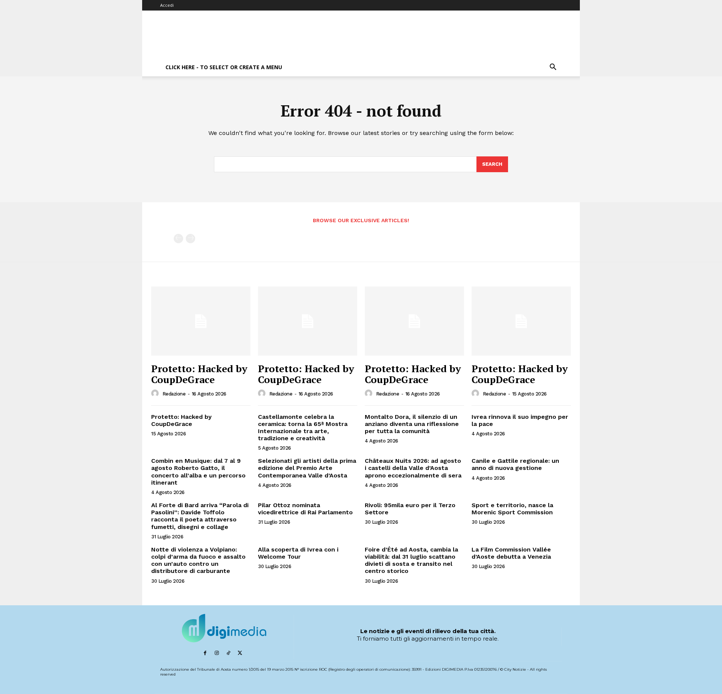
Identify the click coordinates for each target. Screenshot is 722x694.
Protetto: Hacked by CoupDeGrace (199, 374)
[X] (240, 653)
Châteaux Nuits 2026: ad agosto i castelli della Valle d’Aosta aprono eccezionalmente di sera (413, 468)
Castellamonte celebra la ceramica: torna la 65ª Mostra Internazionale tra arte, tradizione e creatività (302, 427)
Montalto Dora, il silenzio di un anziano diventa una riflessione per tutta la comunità (412, 424)
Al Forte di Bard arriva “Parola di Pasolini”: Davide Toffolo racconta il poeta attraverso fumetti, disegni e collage (200, 516)
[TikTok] (228, 653)
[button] (553, 67)
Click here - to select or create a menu (223, 67)
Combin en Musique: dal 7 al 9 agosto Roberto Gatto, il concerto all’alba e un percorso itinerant (198, 471)
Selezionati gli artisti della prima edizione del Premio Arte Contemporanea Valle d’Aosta (307, 468)
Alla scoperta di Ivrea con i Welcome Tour (298, 553)
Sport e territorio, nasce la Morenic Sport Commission (512, 509)
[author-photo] (156, 393)
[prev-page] (178, 238)
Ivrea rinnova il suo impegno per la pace (520, 420)
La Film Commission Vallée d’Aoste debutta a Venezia (511, 553)
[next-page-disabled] (190, 238)
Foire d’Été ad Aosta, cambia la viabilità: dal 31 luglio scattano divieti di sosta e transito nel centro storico (411, 560)
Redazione (174, 394)
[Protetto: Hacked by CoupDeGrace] (200, 321)
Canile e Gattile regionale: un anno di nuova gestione (515, 464)
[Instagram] (217, 653)
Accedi (167, 5)
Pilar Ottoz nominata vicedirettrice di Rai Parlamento (305, 509)
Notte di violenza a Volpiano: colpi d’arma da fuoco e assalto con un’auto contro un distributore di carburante (198, 560)
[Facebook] (205, 653)
